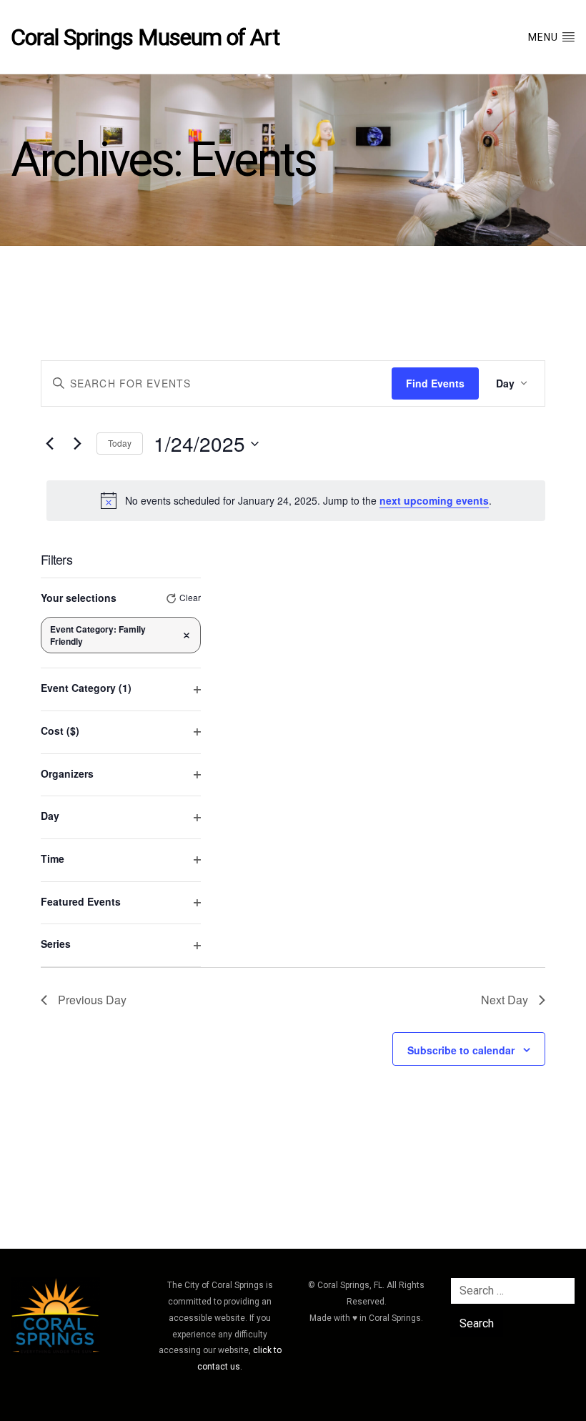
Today (119, 443)
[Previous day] (49, 443)
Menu (544, 37)
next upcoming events (434, 500)
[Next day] (77, 443)
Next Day (504, 999)
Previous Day (92, 999)
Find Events (435, 383)
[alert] (295, 500)
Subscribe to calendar (461, 1050)
